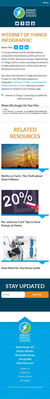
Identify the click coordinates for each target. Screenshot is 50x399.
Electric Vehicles (25, 351)
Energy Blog (25, 359)
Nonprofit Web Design (15, 387)
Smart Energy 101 (25, 347)
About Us (25, 368)
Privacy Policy (25, 376)
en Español (25, 380)
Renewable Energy (25, 355)
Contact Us (25, 372)
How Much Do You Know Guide (20, 268)
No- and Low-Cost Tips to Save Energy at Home (20, 223)
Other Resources (25, 363)
